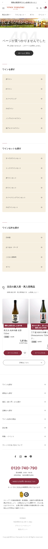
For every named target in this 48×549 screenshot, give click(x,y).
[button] (24, 352)
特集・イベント (8, 436)
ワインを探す (7, 384)
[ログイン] (41, 8)
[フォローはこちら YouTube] (25, 456)
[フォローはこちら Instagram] (20, 456)
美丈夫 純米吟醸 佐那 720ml (13, 331)
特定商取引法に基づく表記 (23, 522)
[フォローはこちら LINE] (30, 456)
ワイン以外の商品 (9, 419)
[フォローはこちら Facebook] (15, 456)
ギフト (32, 15)
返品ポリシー (22, 529)
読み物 (4, 428)
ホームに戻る (24, 53)
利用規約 (23, 518)
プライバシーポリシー (23, 526)
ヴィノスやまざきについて (12, 445)
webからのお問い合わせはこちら (24, 481)
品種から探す (7, 410)
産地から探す (7, 393)
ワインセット (19, 15)
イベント (41, 15)
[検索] (37, 8)
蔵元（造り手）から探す (11, 402)
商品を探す (6, 15)
